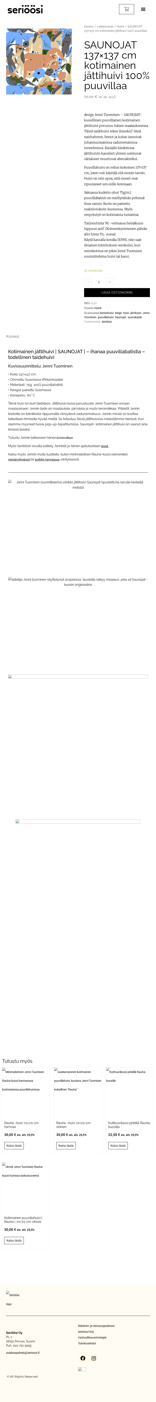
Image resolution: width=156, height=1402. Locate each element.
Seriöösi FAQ (86, 1331)
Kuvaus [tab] (12, 336)
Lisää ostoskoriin (117, 292)
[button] (143, 9)
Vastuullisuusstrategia (92, 1337)
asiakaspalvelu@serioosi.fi (23, 1352)
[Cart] (126, 9)
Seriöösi (107, 321)
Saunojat (120, 317)
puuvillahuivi (106, 317)
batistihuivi (107, 313)
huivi (126, 313)
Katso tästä (14, 1145)
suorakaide (135, 317)
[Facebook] (83, 1358)
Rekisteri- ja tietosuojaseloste (96, 1325)
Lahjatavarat (105, 26)
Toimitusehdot (87, 1343)
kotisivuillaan (64, 437)
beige (118, 313)
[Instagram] (94, 1358)
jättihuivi (135, 313)
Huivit (120, 26)
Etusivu (88, 26)
